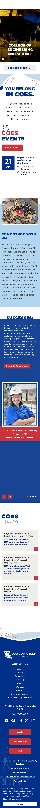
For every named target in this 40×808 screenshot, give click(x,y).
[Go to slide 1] (28, 496)
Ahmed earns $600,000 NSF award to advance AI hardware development (17, 542)
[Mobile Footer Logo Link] (20, 653)
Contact (20, 691)
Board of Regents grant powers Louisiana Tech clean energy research (16, 597)
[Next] (10, 497)
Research (23, 560)
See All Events (12, 147)
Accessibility (20, 781)
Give (20, 751)
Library (20, 673)
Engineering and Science (16, 533)
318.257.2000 (21, 714)
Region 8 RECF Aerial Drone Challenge (25, 160)
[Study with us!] (20, 211)
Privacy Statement (20, 768)
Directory (20, 680)
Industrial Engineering (17, 366)
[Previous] (4, 497)
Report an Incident (20, 694)
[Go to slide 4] (35, 496)
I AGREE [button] (20, 804)
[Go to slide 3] (33, 496)
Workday (20, 687)
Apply (20, 669)
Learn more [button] (16, 799)
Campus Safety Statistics (20, 698)
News (20, 683)
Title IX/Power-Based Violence (20, 777)
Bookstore (20, 676)
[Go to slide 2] (30, 496)
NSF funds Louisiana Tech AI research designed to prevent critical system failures (17, 570)
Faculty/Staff (10, 536)
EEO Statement (20, 773)
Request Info (20, 741)
